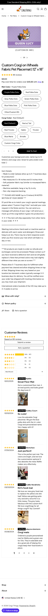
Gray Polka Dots (11, 99)
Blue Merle (8, 136)
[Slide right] (27, 57)
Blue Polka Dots (10, 105)
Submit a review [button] (24, 342)
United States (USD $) (14, 598)
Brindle (23, 136)
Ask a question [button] (24, 348)
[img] (9, 378)
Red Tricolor (9, 130)
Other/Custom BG (11, 112)
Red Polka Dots (32, 92)
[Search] (38, 9)
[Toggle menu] (2, 9)
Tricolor (36, 130)
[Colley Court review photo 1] (23, 436)
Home (4, 16)
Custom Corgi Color (12, 143)
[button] (7, 75)
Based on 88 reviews (12, 339)
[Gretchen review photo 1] (23, 473)
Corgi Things (13, 606)
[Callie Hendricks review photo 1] (23, 517)
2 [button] (19, 553)
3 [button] (24, 553)
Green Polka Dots (31, 99)
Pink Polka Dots (30, 105)
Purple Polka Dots (11, 92)
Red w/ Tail (26, 123)
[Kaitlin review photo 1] (23, 398)
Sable (23, 130)
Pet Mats (13, 16)
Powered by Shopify (27, 606)
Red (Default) (9, 123)
